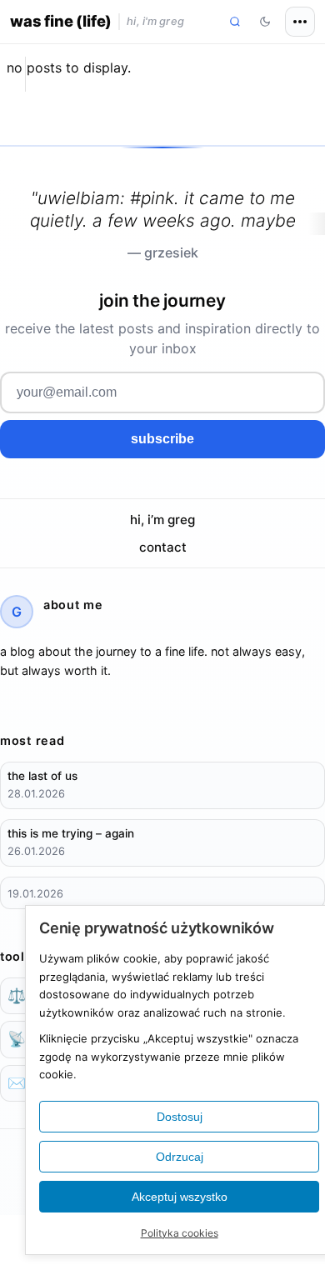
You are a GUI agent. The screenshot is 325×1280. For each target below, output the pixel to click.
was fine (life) (61, 21)
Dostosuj (179, 1116)
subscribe (162, 439)
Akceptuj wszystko (180, 1196)
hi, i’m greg (162, 520)
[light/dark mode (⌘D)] (265, 22)
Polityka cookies (179, 1233)
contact (163, 547)
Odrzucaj (179, 1156)
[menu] (300, 22)
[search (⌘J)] (235, 22)
